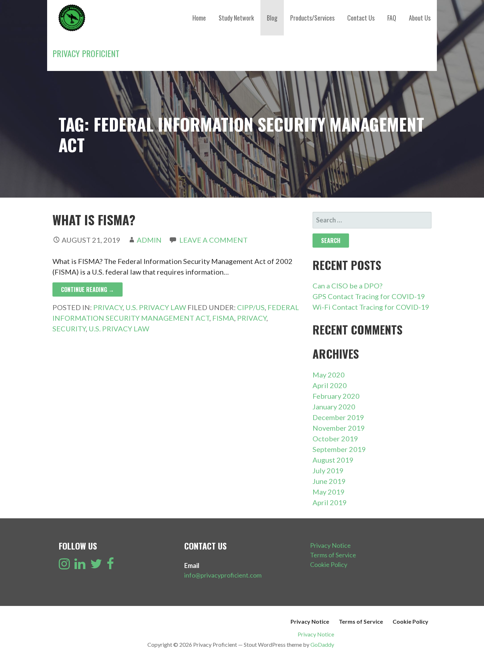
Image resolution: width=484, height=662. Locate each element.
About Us (419, 17)
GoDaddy (322, 644)
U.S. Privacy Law (155, 307)
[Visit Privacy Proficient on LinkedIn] (79, 566)
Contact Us (361, 17)
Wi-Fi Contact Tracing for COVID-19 (371, 307)
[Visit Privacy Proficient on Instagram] (64, 566)
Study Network (236, 17)
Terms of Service (333, 555)
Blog (272, 17)
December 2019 (338, 417)
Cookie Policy (328, 564)
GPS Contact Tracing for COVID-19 (369, 296)
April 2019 (330, 502)
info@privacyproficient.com (222, 575)
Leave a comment (213, 240)
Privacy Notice (330, 545)
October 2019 (335, 438)
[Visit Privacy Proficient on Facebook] (110, 566)
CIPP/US (251, 307)
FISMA (223, 318)
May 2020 (329, 374)
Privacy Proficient (85, 53)
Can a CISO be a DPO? (347, 285)
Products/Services (312, 17)
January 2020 (334, 406)
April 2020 (330, 385)
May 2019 (329, 491)
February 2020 (336, 396)
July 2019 (328, 470)
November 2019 (339, 428)
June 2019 (329, 481)
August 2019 (333, 460)
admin (149, 240)
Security (69, 328)
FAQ (391, 17)
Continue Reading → (87, 289)
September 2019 (339, 449)
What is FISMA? (93, 219)
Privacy (108, 307)
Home (199, 17)
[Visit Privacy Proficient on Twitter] (96, 566)
